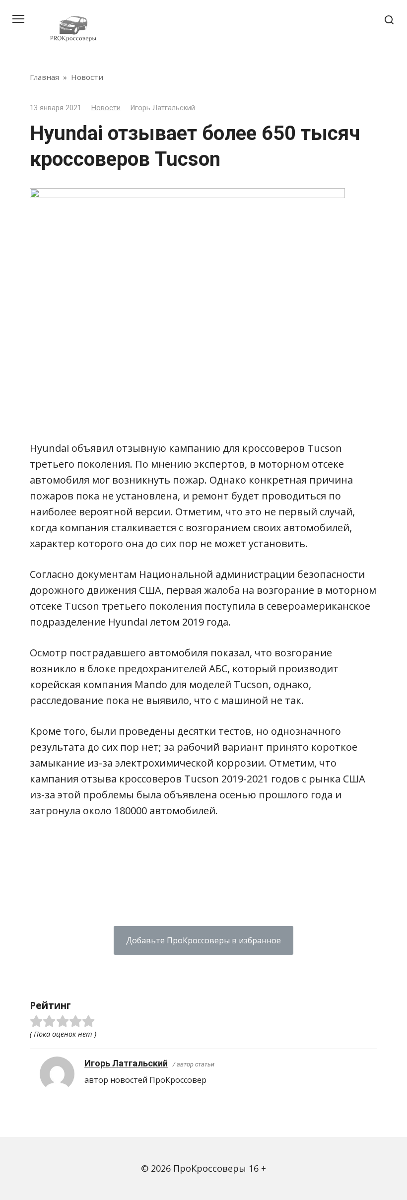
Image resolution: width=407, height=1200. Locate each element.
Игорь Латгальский (126, 1063)
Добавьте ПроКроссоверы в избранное (203, 940)
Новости (106, 108)
